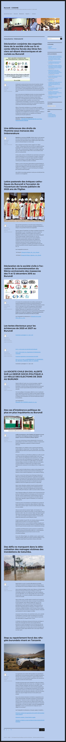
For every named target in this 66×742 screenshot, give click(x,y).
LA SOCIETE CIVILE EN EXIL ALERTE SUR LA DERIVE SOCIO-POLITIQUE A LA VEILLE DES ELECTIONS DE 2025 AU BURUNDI (23, 375)
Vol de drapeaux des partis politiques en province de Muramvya (21, 737)
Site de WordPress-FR (52, 116)
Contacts (34, 13)
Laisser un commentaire (8, 91)
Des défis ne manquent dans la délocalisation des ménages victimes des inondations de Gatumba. (23, 549)
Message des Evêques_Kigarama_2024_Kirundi (31, 255)
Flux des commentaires (52, 115)
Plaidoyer (5, 89)
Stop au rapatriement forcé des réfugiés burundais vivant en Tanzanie (23, 639)
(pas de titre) (50, 79)
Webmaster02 (6, 140)
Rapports (27, 13)
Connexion (50, 113)
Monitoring (6, 143)
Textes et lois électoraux (8, 340)
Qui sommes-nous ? (8, 13)
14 (11, 729)
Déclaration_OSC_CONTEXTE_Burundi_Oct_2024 (26, 402)
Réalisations (21, 13)
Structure (16, 13)
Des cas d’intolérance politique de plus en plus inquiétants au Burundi (23, 411)
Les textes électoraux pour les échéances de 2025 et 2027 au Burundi (20, 328)
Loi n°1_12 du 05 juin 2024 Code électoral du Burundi (26, 349)
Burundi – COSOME (11, 8)
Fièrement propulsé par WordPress (38, 737)
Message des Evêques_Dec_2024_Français (30, 252)
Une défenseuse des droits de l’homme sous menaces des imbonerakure (20, 131)
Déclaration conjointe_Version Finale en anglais (25, 717)
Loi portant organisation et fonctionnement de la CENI (27, 356)
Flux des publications (51, 114)
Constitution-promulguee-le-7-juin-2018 (24, 334)
